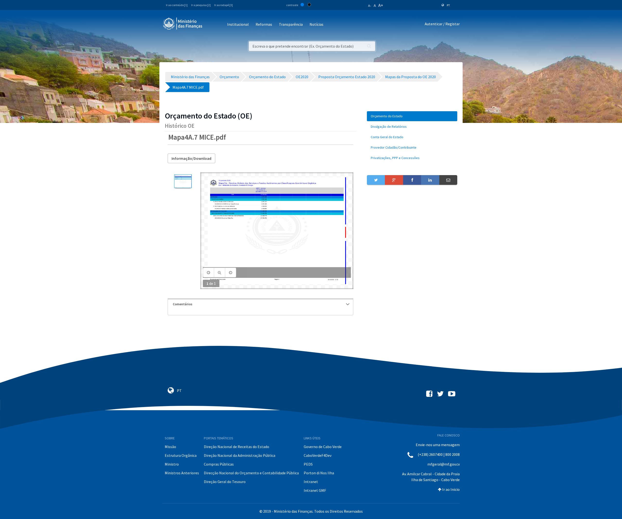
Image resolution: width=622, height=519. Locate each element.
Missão (170, 446)
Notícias (316, 24)
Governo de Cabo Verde (323, 446)
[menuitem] (412, 116)
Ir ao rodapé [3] (223, 5)
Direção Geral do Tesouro (225, 481)
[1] (183, 181)
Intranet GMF (315, 490)
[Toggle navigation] (210, 24)
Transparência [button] (291, 24)
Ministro (172, 464)
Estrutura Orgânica (181, 455)
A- (369, 5)
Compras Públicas (219, 464)
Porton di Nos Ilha (319, 472)
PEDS (308, 464)
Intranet (311, 481)
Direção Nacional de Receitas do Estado (236, 446)
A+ (380, 5)
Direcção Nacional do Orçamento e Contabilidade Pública (251, 472)
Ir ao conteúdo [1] (177, 5)
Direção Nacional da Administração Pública (239, 455)
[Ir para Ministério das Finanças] (183, 23)
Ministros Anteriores (182, 472)
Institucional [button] (238, 24)
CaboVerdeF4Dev (317, 455)
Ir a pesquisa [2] (201, 5)
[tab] (260, 304)
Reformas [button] (264, 24)
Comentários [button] (182, 304)
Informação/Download (191, 158)
